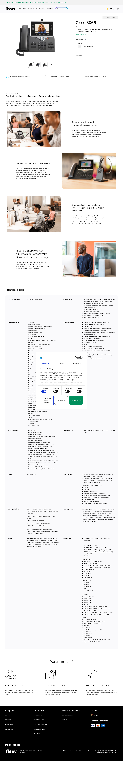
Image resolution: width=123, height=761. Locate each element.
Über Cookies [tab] (77, 363)
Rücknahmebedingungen (106, 752)
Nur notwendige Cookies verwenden (46, 400)
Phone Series (9, 724)
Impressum (68, 750)
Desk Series (8, 715)
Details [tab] (61, 363)
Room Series (9, 729)
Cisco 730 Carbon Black (41, 724)
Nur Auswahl (61, 400)
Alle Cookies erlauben (76, 400)
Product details (80, 34)
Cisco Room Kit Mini (40, 729)
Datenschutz (80, 750)
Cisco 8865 (37, 734)
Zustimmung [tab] (46, 363)
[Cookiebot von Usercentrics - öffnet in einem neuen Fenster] (76, 357)
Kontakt (64, 720)
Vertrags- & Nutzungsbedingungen (102, 750)
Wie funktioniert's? (67, 715)
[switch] (55, 391)
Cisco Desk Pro (38, 715)
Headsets (8, 720)
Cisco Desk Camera (39, 720)
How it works (61, 9)
